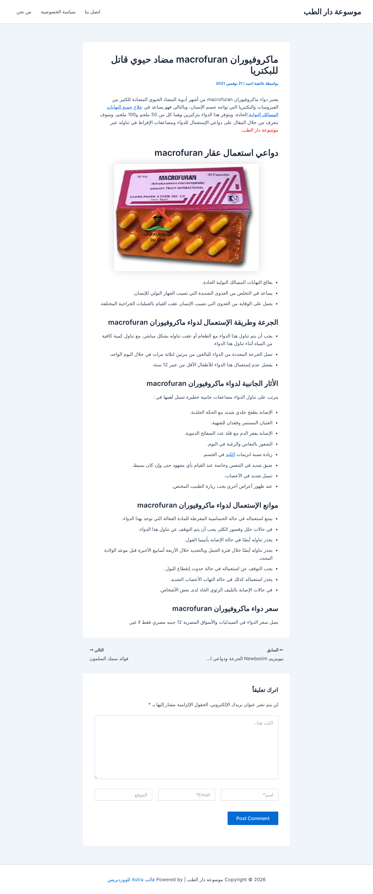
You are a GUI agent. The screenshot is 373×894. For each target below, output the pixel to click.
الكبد (230, 454)
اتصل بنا (92, 12)
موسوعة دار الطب (332, 11)
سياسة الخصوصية (58, 12)
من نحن (23, 12)
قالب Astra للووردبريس (131, 879)
